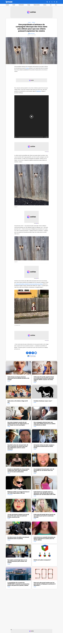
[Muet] (46, 137)
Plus (56, 4)
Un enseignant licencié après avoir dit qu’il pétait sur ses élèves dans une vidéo (44, 470)
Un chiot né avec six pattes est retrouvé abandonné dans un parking (18, 538)
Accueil (29, 22)
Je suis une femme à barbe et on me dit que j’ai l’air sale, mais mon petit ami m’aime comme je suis (18, 516)
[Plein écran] (47, 137)
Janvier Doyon (32, 33)
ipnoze (9, 2)
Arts (50, 4)
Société (14, 4)
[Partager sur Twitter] (30, 353)
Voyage (28, 4)
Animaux (44, 4)
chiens (27, 68)
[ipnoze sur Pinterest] (54, 2)
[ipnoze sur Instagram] (57, 2)
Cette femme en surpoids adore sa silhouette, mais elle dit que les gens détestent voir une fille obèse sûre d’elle (45, 493)
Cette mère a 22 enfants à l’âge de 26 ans (18, 401)
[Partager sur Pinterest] (33, 353)
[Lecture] (15, 137)
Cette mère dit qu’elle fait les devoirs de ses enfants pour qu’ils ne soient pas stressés (44, 516)
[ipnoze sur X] (52, 2)
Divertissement (21, 4)
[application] (31, 116)
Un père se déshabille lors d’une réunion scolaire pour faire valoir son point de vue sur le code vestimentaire (18, 470)
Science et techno (37, 4)
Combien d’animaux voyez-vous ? (43, 401)
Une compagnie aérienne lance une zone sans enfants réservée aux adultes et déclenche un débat (44, 424)
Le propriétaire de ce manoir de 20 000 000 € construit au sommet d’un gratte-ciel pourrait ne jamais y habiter (18, 584)
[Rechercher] (47, 2)
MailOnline (39, 91)
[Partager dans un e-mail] (35, 353)
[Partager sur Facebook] (27, 353)
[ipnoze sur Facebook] (50, 2)
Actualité (7, 4)
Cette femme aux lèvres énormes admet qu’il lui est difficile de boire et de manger (18, 378)
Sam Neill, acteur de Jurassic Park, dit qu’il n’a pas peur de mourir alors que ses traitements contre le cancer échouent (18, 447)
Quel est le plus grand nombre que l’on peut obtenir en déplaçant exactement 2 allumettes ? (44, 584)
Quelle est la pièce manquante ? (42, 560)
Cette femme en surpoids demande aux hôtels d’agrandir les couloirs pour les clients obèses (44, 538)
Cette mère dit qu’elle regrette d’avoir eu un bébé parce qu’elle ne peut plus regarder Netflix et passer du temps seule (44, 379)
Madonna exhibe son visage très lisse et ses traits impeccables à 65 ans (18, 492)
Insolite (35, 402)
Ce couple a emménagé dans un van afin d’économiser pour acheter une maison (17, 561)
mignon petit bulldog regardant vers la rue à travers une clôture (29, 283)
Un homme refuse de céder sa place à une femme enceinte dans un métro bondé (44, 446)
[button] (31, 116)
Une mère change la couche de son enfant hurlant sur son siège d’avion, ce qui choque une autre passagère (18, 424)
